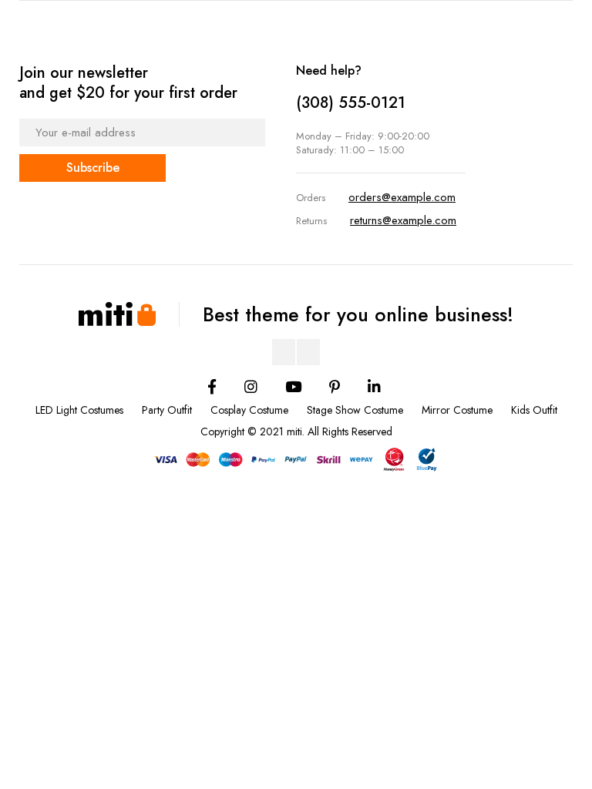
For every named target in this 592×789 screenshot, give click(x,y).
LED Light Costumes (79, 410)
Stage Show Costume (355, 410)
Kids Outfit (534, 410)
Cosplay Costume (249, 410)
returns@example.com (403, 220)
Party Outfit (167, 410)
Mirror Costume (457, 410)
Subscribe (92, 167)
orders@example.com (402, 197)
